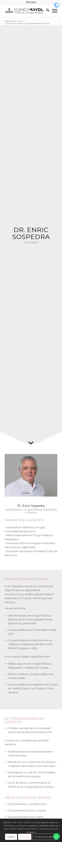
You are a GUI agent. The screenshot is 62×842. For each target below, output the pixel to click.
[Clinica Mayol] (26, 11)
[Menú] (53, 11)
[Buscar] (46, 11)
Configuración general (45, 837)
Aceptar (11, 837)
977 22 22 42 (31, 2)
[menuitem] (46, 11)
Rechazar (24, 837)
